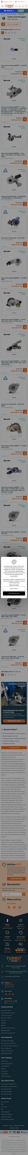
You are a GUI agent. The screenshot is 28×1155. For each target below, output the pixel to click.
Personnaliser (14, 588)
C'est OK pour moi (14, 593)
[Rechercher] (16, 6)
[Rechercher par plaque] (13, 11)
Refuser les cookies (14, 585)
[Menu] (2, 6)
